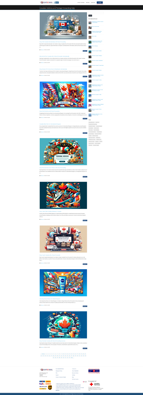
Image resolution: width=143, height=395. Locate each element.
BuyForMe (97, 122)
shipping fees (98, 137)
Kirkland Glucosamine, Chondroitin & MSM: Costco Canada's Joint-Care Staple (70, 387)
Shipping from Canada (92, 139)
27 (51, 355)
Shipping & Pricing (59, 370)
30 (57, 355)
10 (63, 353)
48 (59, 357)
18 (79, 353)
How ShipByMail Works (60, 368)
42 (81, 355)
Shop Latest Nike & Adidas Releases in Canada (50, 211)
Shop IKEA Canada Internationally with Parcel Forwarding (52, 41)
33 (63, 355)
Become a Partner (75, 372)
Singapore (96, 141)
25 (47, 355)
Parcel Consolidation (98, 133)
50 (63, 357)
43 (83, 355)
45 (53, 357)
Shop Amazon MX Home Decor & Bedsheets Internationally (53, 69)
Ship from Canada (95, 135)
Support (93, 2)
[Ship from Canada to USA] (42, 381)
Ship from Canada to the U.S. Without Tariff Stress (65, 383)
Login (99, 2)
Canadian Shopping (99, 126)
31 (59, 355)
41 (79, 355)
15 (73, 353)
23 (43, 355)
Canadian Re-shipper (92, 126)
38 (73, 355)
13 (69, 353)
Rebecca (42, 49)
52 (67, 357)
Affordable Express (92, 122)
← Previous (43, 353)
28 (53, 355)
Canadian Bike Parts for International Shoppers (50, 124)
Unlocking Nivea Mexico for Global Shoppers (49, 298)
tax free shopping (97, 143)
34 (65, 355)
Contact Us (74, 368)
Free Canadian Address (92, 131)
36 (69, 355)
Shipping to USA (98, 139)
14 (71, 353)
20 (83, 353)
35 (67, 355)
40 (77, 355)
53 (69, 357)
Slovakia (101, 141)
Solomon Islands (91, 143)
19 (81, 353)
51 (65, 357)
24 (45, 355)
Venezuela (90, 145)
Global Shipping (99, 131)
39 (75, 355)
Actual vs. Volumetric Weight (61, 377)
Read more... (85, 63)
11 (65, 353)
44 (85, 355)
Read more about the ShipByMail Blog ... (58, 390)
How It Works (80, 2)
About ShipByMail (75, 370)
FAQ (56, 372)
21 (85, 353)
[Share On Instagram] (85, 381)
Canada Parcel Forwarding (93, 124)
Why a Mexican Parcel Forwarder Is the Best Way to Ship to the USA (68, 386)
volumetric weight (96, 145)
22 (41, 355)
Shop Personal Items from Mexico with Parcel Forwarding (52, 167)
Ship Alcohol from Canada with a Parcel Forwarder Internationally (54, 56)
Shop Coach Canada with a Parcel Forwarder (49, 255)
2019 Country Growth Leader (93, 368)
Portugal (90, 135)
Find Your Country (75, 379)
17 (77, 353)
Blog (73, 377)
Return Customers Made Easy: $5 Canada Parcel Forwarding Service (68, 388)
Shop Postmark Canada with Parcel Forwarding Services (52, 341)
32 (61, 355)
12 (67, 353)
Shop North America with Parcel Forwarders (49, 111)
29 (55, 355)
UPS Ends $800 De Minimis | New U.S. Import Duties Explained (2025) (69, 384)
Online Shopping (91, 133)
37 (71, 355)
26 (49, 355)
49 (61, 357)
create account (100, 4)
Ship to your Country (92, 137)
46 (55, 357)
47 (57, 357)
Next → (72, 357)
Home (40, 6)
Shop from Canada (91, 141)
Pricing (87, 2)
